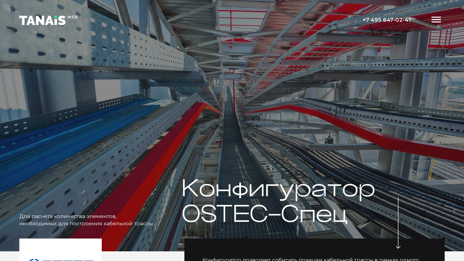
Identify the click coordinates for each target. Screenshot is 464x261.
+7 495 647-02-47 (387, 20)
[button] (436, 20)
